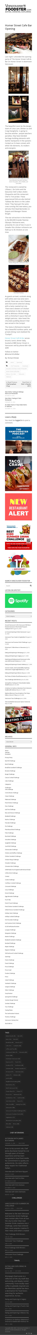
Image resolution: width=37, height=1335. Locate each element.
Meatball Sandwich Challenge (13, 940)
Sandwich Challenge (10, 983)
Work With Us (8, 1023)
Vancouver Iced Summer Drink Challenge (16, 642)
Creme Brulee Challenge (11, 793)
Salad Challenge (9, 980)
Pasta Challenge (9, 963)
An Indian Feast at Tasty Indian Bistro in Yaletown (16, 405)
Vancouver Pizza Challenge (14, 1254)
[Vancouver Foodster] (18, 11)
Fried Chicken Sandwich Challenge (14, 906)
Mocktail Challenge (10, 943)
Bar (20, 1036)
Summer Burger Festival (11, 1000)
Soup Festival (8, 993)
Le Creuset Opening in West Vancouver (15, 632)
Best (15, 1039)
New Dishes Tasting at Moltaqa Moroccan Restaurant (14, 392)
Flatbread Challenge (10, 799)
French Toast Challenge (11, 903)
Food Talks (8, 900)
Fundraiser (19, 1065)
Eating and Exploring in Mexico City (14, 673)
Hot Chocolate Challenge (11, 920)
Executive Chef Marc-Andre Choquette (16, 368)
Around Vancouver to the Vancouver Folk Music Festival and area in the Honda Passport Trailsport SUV (18, 626)
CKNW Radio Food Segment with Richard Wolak (17, 869)
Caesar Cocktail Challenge (12, 777)
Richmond (17, 1094)
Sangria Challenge (10, 986)
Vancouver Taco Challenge (12, 698)
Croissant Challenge (10, 886)
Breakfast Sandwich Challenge (13, 767)
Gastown (9, 1068)
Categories (8, 784)
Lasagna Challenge (10, 930)
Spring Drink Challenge (11, 997)
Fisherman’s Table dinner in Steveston (15, 647)
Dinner (9, 1055)
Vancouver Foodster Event (14, 1114)
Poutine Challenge (10, 973)
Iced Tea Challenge (10, 809)
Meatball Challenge (10, 816)
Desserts (23, 1052)
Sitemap (7, 752)
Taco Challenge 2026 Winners (13, 679)
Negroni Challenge (10, 950)
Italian (8, 1075)
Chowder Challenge (10, 863)
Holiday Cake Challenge (11, 913)
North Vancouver (11, 1088)
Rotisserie (21, 374)
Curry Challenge (9, 890)
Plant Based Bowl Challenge (12, 829)
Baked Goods (10, 1036)
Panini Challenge (9, 960)
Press (6, 976)
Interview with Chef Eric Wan (14, 1178)
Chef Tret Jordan (15, 366)
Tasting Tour (20, 1104)
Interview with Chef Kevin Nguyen (16, 1171)
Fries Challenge (9, 806)
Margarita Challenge (10, 933)
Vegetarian (10, 1117)
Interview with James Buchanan (14, 1139)
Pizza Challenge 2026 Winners (15, 1248)
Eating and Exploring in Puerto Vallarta (15, 664)
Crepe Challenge (9, 796)
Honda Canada (20, 1068)
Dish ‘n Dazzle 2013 (26, 385)
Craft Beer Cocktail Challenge (13, 883)
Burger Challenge (9, 774)
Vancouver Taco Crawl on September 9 (15, 637)
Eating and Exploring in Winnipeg (14, 652)
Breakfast (9, 1042)
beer (8, 1039)
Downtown (25, 366)
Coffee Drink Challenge (11, 873)
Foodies (9, 1065)
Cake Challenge (9, 781)
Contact (7, 876)
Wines (16, 1124)
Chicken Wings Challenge (12, 859)
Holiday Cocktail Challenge (12, 916)
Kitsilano (16, 1075)
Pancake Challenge (10, 823)
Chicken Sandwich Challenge (13, 856)
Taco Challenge (9, 1007)
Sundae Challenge (10, 1003)
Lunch (9, 1078)
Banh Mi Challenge (10, 761)
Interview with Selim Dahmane (15, 1192)
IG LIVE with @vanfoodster (12, 926)
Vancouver (10, 1107)
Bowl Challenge (9, 764)
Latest (12, 362)
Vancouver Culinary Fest (11, 1020)
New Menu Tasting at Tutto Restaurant (13, 399)
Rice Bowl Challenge (10, 836)
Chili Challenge (9, 789)
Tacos (19, 1101)
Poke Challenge (9, 833)
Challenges (8, 787)
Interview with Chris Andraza (14, 1185)
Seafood (20, 1098)
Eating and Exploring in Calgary (13, 656)
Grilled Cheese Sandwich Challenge (14, 910)
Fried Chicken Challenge (11, 803)
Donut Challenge (9, 893)
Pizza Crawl (8, 970)
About (6, 750)
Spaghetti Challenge (10, 843)
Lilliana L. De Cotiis (11, 374)
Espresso (9, 1062)
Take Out (10, 1104)
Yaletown (8, 377)
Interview (19, 1072)
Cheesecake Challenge (11, 849)
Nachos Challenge (10, 819)
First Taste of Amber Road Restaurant (15, 676)
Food (18, 1062)
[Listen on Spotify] (18, 607)
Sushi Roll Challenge (10, 846)
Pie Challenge (8, 826)
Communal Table (11, 1052)
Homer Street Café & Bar (14, 338)
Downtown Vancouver (13, 1059)
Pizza (9, 1094)
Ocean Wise (10, 1091)
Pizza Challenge (9, 966)
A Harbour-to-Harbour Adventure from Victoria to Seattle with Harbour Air (18, 1320)
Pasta (19, 1091)
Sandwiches (10, 1098)
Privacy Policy (8, 757)
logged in (18, 420)
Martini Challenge (10, 936)
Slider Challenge (9, 990)
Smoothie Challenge (10, 839)
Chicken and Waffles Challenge (13, 853)
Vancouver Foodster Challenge (15, 1111)
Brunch (19, 1042)
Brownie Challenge (10, 771)
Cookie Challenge (10, 879)
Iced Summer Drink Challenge (13, 923)
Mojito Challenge (9, 946)
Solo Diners (10, 1101)
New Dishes (10, 1085)
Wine (8, 1124)
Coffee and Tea (11, 1049)
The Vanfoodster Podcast (12, 1013)
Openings (19, 362)
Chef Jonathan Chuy (11, 385)
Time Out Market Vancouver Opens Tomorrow (17, 702)
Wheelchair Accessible (13, 1120)
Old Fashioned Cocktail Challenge (14, 953)
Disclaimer (8, 754)
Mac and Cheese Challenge (12, 813)
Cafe (8, 1046)
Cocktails (17, 1046)
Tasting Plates (9, 1010)
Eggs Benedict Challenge (11, 896)
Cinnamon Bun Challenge (12, 866)
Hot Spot (9, 1072)
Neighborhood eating (13, 1081)
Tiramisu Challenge (10, 1017)
